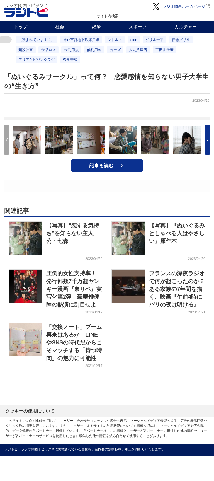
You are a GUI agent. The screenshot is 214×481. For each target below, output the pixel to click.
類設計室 (25, 50)
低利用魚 (94, 50)
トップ (20, 27)
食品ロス (48, 50)
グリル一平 (154, 40)
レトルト (115, 40)
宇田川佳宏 (164, 50)
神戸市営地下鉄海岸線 (81, 40)
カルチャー (185, 27)
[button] (207, 140)
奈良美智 (70, 59)
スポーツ (138, 27)
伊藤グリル (181, 40)
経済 (96, 27)
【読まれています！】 (36, 40)
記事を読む (101, 165)
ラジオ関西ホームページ (183, 6)
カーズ (115, 50)
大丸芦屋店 (138, 50)
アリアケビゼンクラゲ (36, 59)
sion (133, 40)
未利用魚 (71, 50)
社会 (59, 27)
